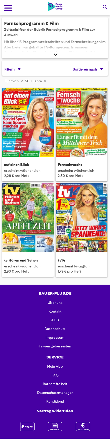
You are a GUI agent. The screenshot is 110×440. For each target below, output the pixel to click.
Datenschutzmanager (55, 393)
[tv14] (81, 218)
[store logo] (55, 6)
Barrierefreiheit (55, 384)
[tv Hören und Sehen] (28, 218)
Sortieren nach (85, 69)
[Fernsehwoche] (81, 123)
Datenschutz (55, 329)
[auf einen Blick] (28, 123)
